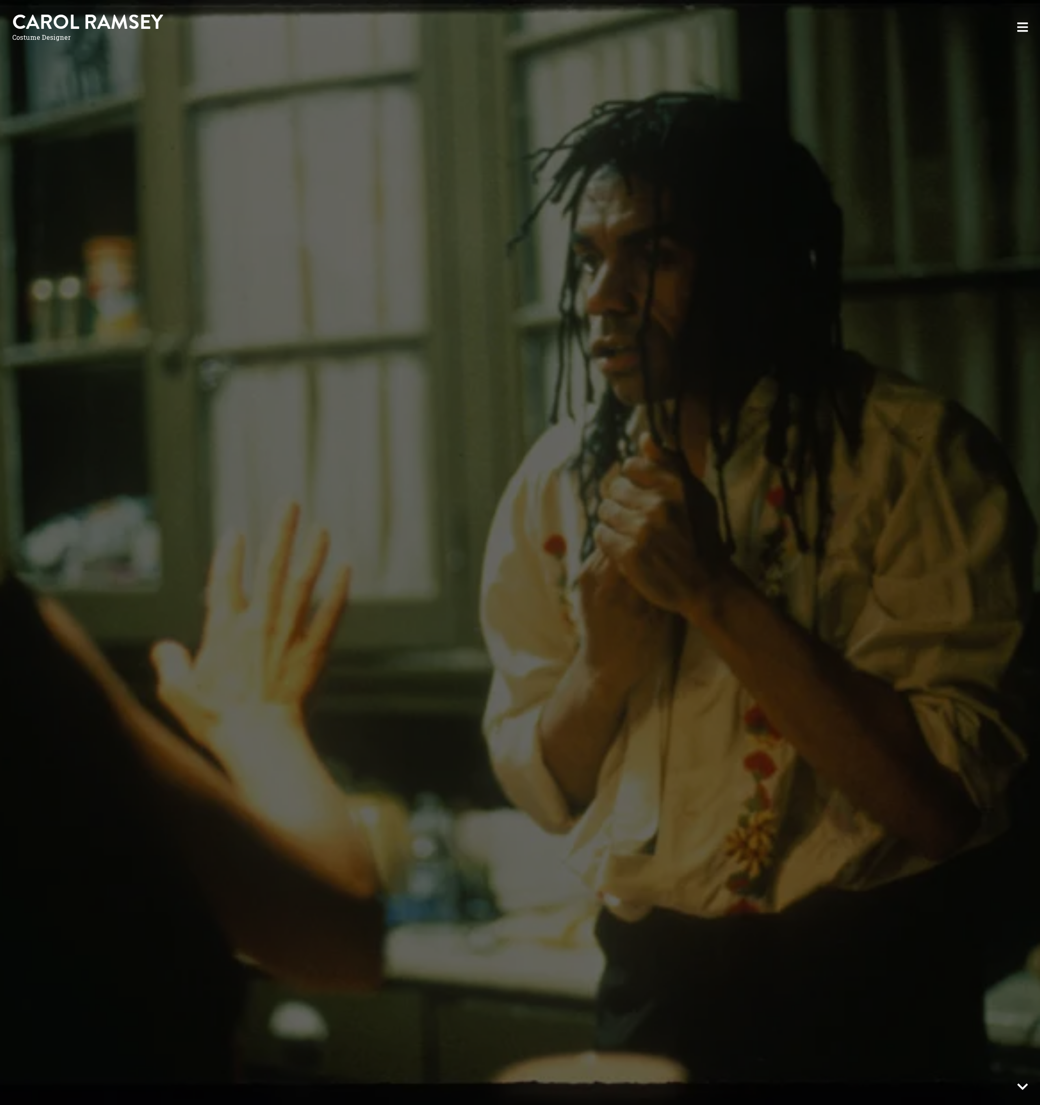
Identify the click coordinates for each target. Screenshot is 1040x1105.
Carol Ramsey (87, 22)
